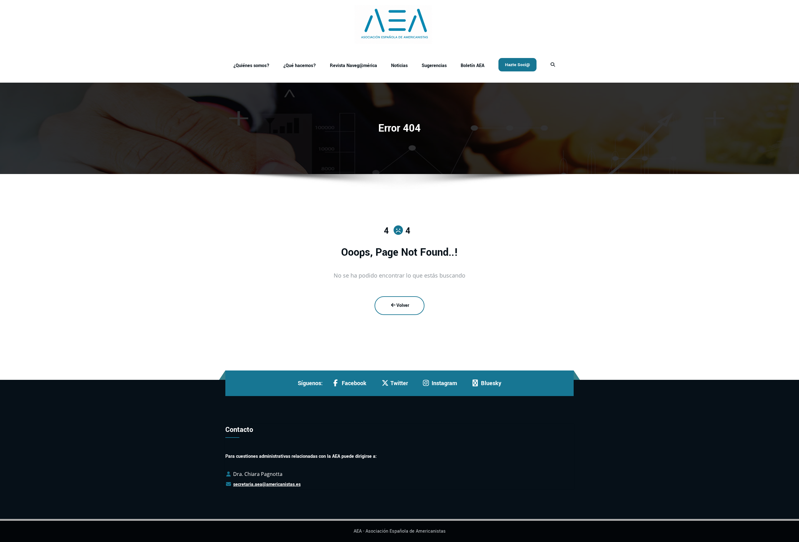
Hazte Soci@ (517, 65)
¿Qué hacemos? (299, 65)
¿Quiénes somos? (251, 65)
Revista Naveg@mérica (353, 65)
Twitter (399, 383)
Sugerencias (434, 65)
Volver (402, 305)
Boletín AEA (472, 65)
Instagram (444, 383)
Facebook (354, 383)
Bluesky (491, 383)
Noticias (399, 65)
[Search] (553, 65)
